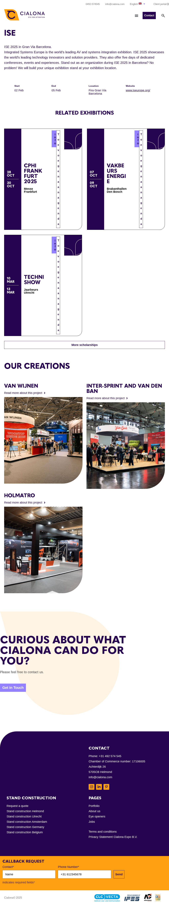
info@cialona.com (100, 777)
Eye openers (97, 816)
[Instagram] (91, 787)
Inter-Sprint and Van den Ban (124, 388)
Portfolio (94, 806)
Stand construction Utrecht (24, 816)
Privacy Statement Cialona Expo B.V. (113, 837)
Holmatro (19, 495)
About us (94, 811)
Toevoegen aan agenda (58, 179)
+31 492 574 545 (110, 756)
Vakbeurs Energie (116, 173)
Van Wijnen (21, 386)
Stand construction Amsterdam (27, 821)
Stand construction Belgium (25, 832)
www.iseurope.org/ (138, 90)
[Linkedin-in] (99, 787)
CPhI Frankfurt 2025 (33, 173)
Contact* (8, 867)
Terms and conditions (103, 831)
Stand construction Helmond (25, 811)
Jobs (92, 821)
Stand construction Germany (25, 827)
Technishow (34, 279)
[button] (138, 3)
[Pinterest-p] (106, 787)
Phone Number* (68, 867)
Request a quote (17, 806)
